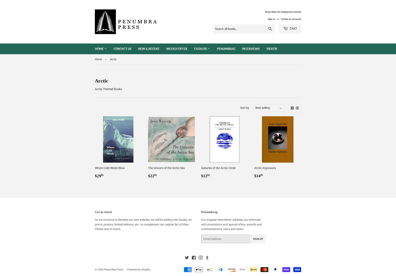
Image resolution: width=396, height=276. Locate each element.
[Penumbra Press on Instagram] (201, 258)
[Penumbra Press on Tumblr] (207, 258)
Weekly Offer (176, 49)
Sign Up (258, 239)
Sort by (244, 107)
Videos (271, 49)
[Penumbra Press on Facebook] (194, 258)
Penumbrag (226, 49)
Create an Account (291, 19)
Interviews (251, 49)
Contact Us (122, 49)
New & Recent (148, 49)
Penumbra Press (113, 269)
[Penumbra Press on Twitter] (187, 258)
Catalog (201, 49)
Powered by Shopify (138, 269)
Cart (293, 28)
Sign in (271, 19)
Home (99, 49)
